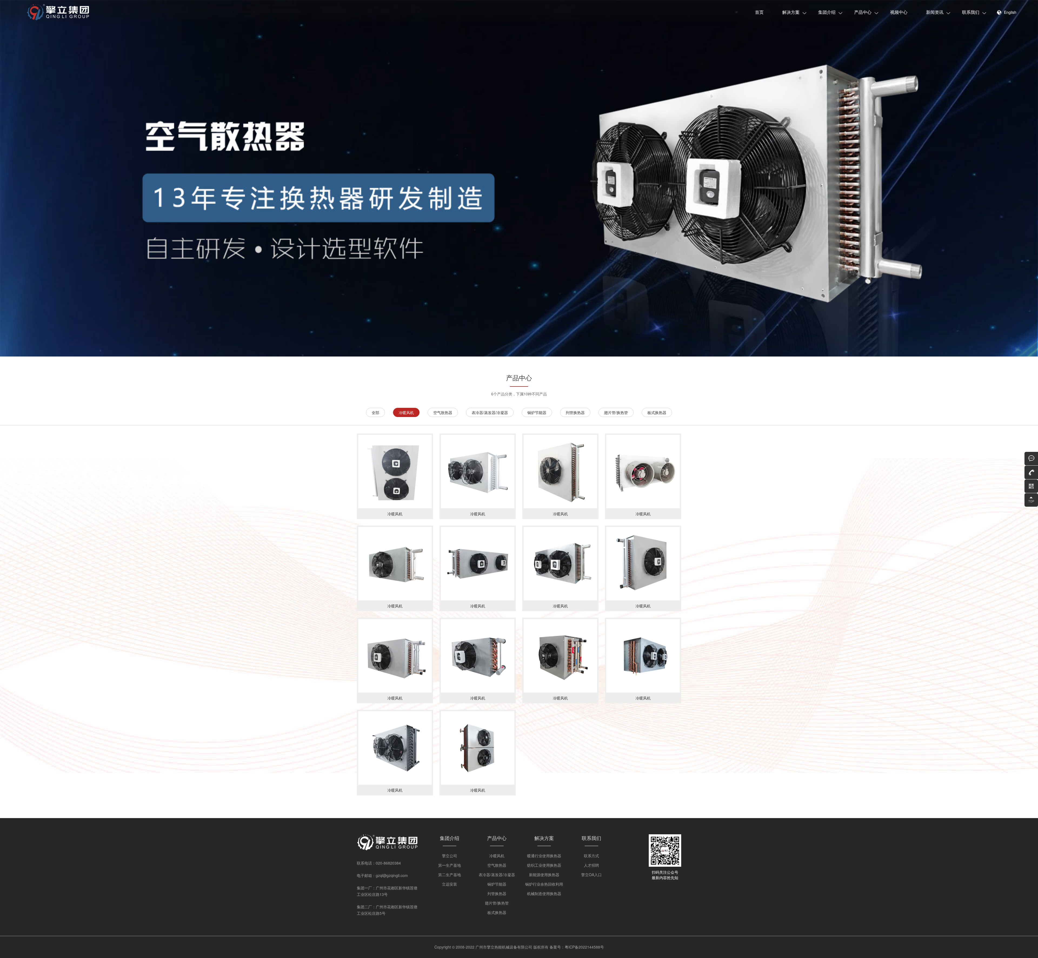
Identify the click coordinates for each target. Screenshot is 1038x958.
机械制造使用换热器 (544, 893)
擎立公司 (449, 855)
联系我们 (970, 12)
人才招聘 (591, 865)
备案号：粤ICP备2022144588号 (577, 947)
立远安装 (449, 884)
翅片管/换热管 (616, 412)
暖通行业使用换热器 (544, 855)
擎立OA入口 (591, 874)
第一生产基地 (449, 865)
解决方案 (791, 12)
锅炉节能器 (536, 412)
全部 (375, 412)
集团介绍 (827, 12)
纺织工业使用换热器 (544, 865)
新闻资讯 (934, 12)
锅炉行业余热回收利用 (544, 884)
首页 (759, 12)
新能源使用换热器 (544, 874)
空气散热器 (442, 412)
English (1010, 12)
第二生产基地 (449, 874)
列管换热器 (575, 412)
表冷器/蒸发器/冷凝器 (490, 412)
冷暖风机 (406, 412)
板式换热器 (656, 412)
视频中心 (898, 12)
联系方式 (591, 855)
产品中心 (862, 12)
